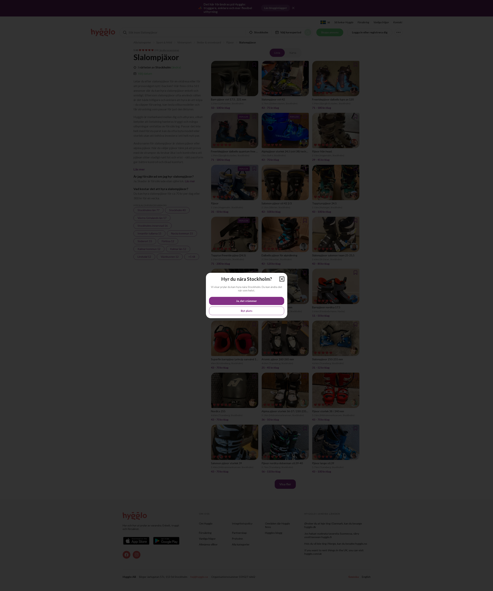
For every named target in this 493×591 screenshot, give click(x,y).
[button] (282, 279)
